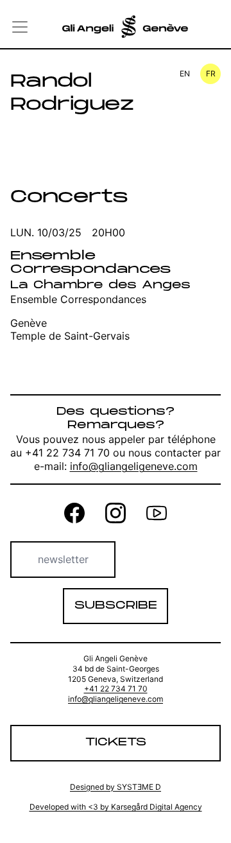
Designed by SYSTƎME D (115, 787)
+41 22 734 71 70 (116, 688)
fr (211, 73)
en (185, 73)
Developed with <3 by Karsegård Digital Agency (116, 807)
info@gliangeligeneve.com (134, 466)
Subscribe (115, 606)
